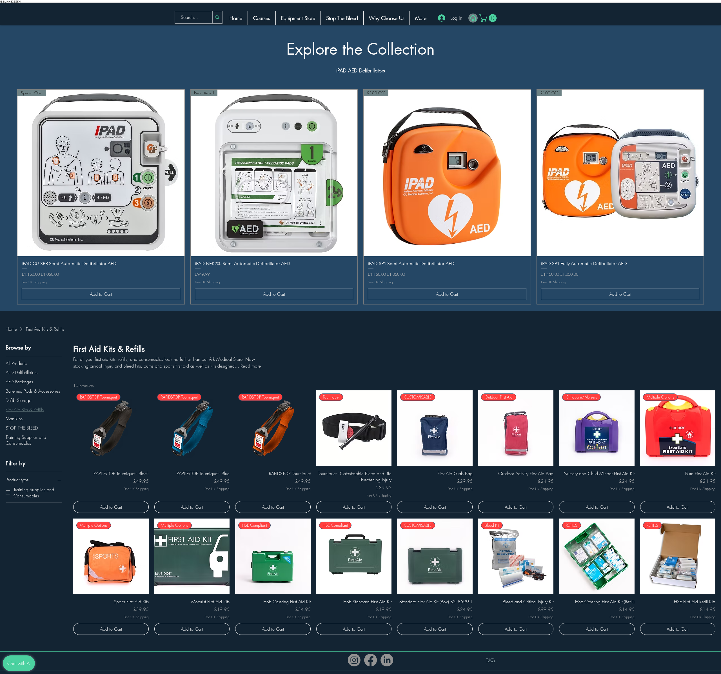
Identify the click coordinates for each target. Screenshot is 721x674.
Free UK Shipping (34, 282)
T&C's (490, 660)
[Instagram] (354, 660)
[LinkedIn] (386, 660)
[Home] (473, 18)
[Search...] (217, 17)
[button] (489, 18)
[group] (360, 197)
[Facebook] (370, 660)
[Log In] (439, 18)
